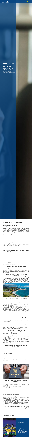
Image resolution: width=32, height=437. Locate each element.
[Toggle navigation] (29, 1)
